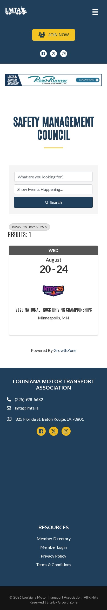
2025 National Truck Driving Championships (53, 309)
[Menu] (95, 11)
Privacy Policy (53, 555)
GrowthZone (65, 350)
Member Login (53, 547)
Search (56, 202)
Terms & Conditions (53, 564)
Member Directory (54, 538)
